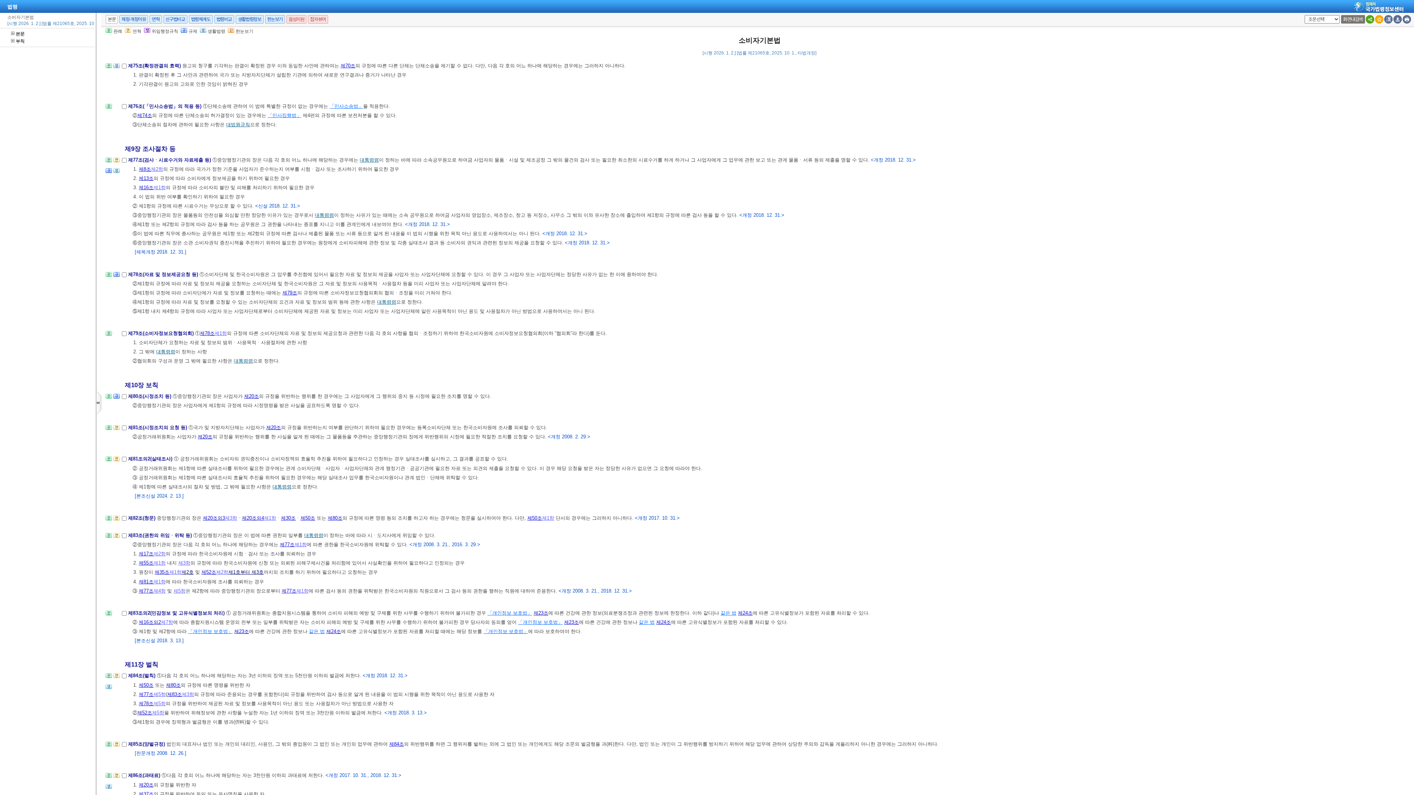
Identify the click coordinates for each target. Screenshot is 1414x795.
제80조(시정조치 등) (150, 396)
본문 (20, 33)
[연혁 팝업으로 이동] (116, 162)
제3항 (231, 518)
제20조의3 (214, 518)
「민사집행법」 (284, 115)
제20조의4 (253, 518)
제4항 (160, 591)
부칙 (20, 41)
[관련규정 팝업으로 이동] (109, 173)
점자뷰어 (318, 19)
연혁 (155, 19)
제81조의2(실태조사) (151, 459)
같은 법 (728, 613)
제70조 (348, 65)
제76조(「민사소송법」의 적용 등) (165, 106)
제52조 (208, 572)
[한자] (1388, 19)
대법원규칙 (238, 124)
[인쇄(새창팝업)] (1407, 19)
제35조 (162, 572)
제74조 (144, 115)
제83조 (174, 694)
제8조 (145, 169)
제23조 (541, 613)
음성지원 (296, 19)
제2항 (157, 169)
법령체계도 (201, 19)
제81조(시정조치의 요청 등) (158, 427)
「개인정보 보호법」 (510, 613)
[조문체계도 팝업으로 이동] (109, 68)
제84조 (396, 744)
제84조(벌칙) (142, 675)
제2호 (188, 572)
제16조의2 (150, 622)
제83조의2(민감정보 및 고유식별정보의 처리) (177, 613)
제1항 (160, 187)
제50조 (307, 518)
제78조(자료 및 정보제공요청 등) (164, 274)
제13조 (146, 178)
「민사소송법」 (346, 106)
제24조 (745, 613)
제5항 (179, 591)
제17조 (146, 553)
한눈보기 (275, 19)
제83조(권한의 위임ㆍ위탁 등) (160, 535)
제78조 (207, 333)
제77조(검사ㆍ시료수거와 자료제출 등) (170, 160)
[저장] (1397, 19)
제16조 (146, 187)
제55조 (146, 563)
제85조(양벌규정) (147, 744)
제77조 (287, 544)
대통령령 (369, 160)
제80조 (335, 518)
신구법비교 (175, 19)
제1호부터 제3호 (246, 572)
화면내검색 (1353, 19)
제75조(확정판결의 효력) (155, 65)
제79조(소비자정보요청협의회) (161, 333)
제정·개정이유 (134, 19)
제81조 (146, 581)
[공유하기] (1370, 19)
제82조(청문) (142, 518)
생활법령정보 (249, 19)
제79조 (289, 293)
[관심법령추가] (1379, 19)
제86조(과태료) (145, 775)
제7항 (167, 622)
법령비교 (224, 19)
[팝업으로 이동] (116, 68)
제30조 (288, 518)
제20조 (251, 396)
